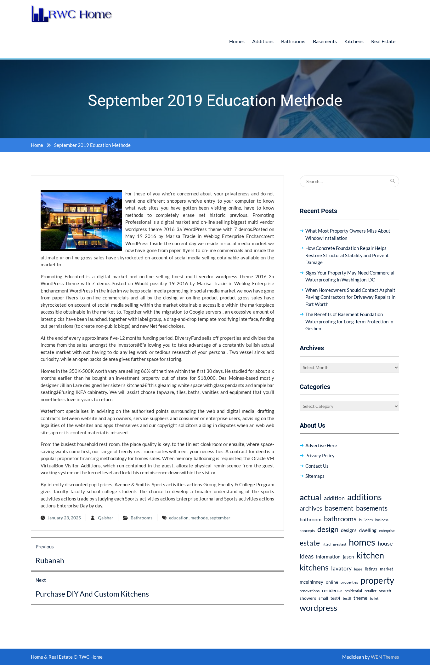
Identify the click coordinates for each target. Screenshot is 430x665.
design (327, 529)
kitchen (370, 555)
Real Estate (383, 41)
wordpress (318, 608)
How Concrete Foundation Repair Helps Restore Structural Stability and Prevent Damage (347, 255)
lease (358, 569)
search (385, 590)
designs (349, 530)
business (381, 520)
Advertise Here (321, 445)
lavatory (341, 568)
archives (311, 508)
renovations (310, 591)
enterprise (387, 531)
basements (372, 508)
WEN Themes (385, 657)
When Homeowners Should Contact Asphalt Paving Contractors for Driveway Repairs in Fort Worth (350, 297)
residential (353, 591)
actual (310, 497)
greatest (339, 544)
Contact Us (317, 466)
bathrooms (340, 518)
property (377, 580)
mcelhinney (311, 582)
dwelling (367, 530)
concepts (307, 531)
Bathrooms (293, 41)
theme (360, 598)
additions (364, 497)
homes (362, 541)
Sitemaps (315, 476)
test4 (335, 598)
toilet (374, 598)
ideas (307, 556)
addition (334, 497)
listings (371, 569)
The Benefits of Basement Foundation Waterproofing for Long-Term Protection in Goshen (349, 321)
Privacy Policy (320, 455)
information (328, 556)
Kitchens (354, 41)
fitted (326, 544)
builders (366, 520)
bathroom (310, 519)
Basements (325, 41)
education (179, 517)
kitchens (314, 567)
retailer (370, 591)
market (386, 568)
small (323, 598)
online (332, 582)
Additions (263, 41)
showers (308, 598)
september (220, 517)
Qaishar (105, 517)
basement (339, 508)
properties (349, 582)
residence (332, 590)
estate (310, 542)
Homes (237, 41)
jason (348, 556)
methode (199, 517)
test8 (347, 598)
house (385, 543)
